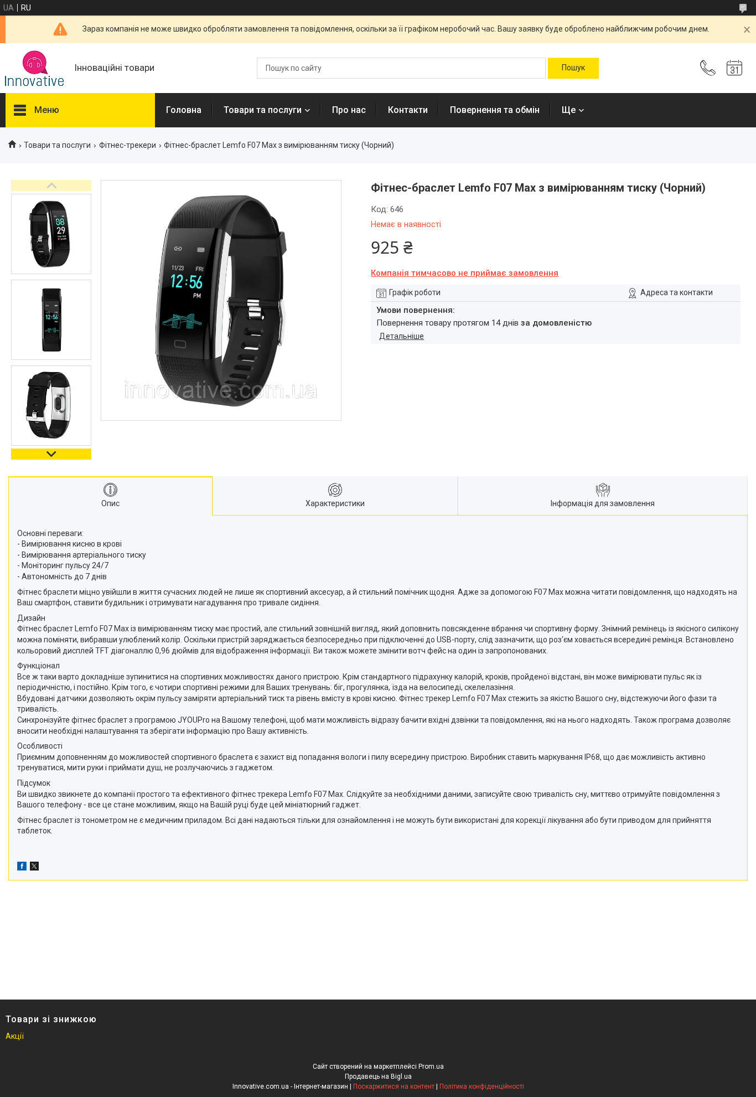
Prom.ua (431, 1066)
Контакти (408, 110)
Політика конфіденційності (481, 1086)
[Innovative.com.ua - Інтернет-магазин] (34, 68)
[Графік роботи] (734, 68)
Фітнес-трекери (127, 145)
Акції (15, 1036)
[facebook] (22, 867)
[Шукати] (573, 68)
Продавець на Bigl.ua (378, 1076)
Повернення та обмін (495, 110)
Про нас (349, 110)
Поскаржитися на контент (393, 1086)
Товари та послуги (263, 110)
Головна (183, 110)
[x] (34, 867)
